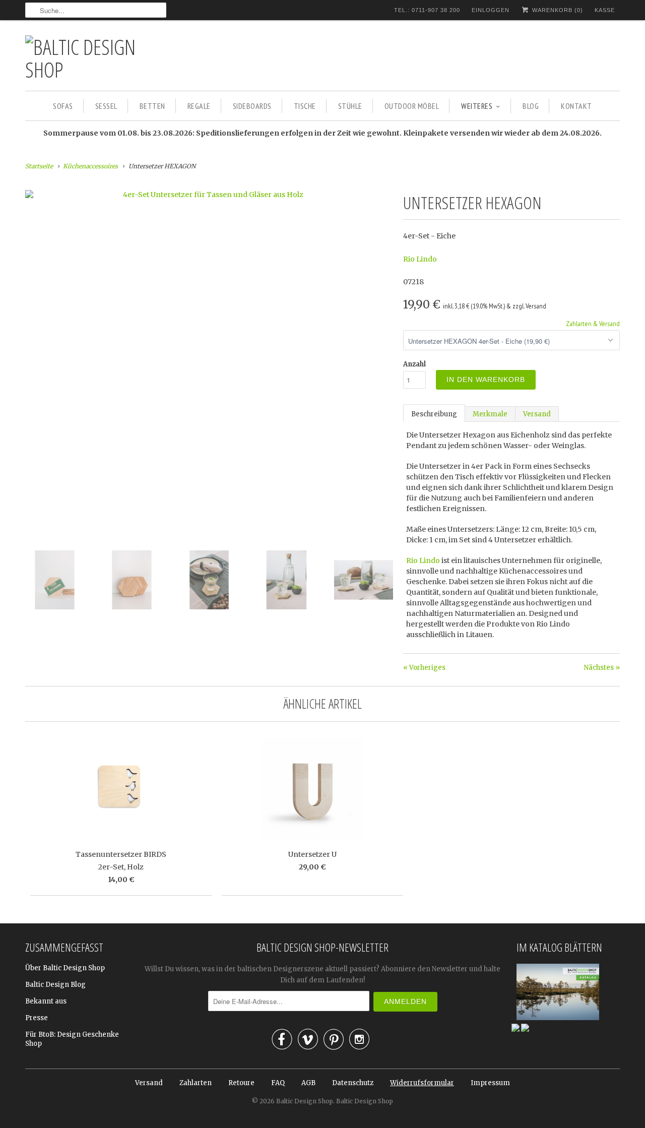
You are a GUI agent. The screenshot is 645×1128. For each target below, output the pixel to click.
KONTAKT (576, 106)
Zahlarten (195, 1083)
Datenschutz (352, 1083)
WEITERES (476, 106)
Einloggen (490, 10)
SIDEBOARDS (252, 106)
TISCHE (305, 106)
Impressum (490, 1083)
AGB (308, 1083)
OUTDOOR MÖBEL (411, 106)
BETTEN (152, 106)
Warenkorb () (556, 10)
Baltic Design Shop (304, 1101)
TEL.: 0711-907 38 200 (427, 10)
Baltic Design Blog (55, 984)
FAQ (278, 1083)
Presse (36, 1018)
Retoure (241, 1083)
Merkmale (490, 414)
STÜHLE (350, 106)
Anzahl (414, 364)
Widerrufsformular (422, 1083)
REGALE (199, 106)
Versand (537, 414)
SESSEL (106, 106)
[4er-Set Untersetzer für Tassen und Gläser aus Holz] (209, 194)
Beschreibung (434, 414)
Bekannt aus (46, 1001)
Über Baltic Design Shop (65, 968)
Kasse (605, 10)
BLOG (531, 106)
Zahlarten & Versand (593, 323)
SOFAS (63, 106)
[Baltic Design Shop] (95, 58)
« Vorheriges (424, 667)
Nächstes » (602, 667)
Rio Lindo (420, 259)
